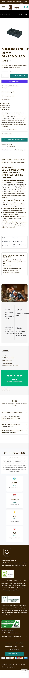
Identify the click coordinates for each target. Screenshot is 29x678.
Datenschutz (19, 643)
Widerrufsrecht (14, 649)
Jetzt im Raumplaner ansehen (13, 139)
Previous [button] (3, 389)
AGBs (22, 646)
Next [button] (8, 389)
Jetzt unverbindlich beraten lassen (21, 2)
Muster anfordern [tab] (18, 162)
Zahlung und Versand (11, 646)
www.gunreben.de (14, 272)
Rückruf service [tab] (19, 160)
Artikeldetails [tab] (6, 160)
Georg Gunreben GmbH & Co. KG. (15, 665)
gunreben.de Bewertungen (14, 381)
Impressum (9, 643)
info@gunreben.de (13, 270)
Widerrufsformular (14, 653)
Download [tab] (5, 162)
